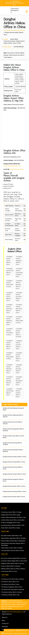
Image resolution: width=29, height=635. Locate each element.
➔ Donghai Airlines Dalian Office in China (19, 319)
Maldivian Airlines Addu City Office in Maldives (13, 568)
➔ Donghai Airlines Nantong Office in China (19, 284)
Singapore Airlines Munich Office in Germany (12, 563)
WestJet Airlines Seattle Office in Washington (13, 541)
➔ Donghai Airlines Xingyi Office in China (9, 355)
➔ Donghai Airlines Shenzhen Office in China (9, 308)
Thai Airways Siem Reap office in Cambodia (12, 589)
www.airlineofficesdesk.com (15, 612)
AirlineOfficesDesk (9, 30)
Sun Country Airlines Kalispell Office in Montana (13, 558)
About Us (4, 617)
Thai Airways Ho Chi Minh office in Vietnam (12, 579)
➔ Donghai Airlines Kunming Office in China (19, 368)
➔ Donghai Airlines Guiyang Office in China (9, 381)
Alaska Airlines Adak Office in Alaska (10, 528)
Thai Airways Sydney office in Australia (11, 592)
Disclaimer (5, 626)
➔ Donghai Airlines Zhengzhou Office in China (19, 381)
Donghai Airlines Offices (17, 169)
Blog (3, 620)
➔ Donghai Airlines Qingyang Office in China (9, 320)
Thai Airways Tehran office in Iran (10, 581)
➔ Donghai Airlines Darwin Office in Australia (19, 332)
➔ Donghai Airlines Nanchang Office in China (19, 308)
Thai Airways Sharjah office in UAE (10, 594)
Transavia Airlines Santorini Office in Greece (12, 550)
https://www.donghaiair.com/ (12, 166)
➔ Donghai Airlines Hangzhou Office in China (19, 260)
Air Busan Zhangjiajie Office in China (10, 522)
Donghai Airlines (20, 30)
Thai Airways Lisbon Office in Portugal (11, 512)
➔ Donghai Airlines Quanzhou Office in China (19, 296)
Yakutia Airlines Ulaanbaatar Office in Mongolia (13, 538)
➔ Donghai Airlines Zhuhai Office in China (9, 296)
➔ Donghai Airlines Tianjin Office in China (9, 260)
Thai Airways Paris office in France (10, 584)
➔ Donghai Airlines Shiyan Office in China (19, 356)
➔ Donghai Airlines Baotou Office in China (9, 344)
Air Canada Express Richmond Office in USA (12, 525)
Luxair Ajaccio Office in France (9, 571)
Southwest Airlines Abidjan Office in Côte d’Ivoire (14, 561)
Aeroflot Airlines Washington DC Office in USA (13, 517)
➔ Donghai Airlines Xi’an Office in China (10, 271)
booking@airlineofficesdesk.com (15, 3)
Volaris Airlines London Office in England (11, 548)
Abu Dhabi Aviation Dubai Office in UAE (11, 535)
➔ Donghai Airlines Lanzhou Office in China (19, 344)
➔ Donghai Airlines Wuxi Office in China (10, 392)
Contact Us (5, 623)
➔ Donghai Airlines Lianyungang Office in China (19, 272)
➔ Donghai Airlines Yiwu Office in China (9, 331)
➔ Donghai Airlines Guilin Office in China (9, 283)
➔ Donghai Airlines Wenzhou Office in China (9, 368)
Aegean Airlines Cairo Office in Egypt (10, 515)
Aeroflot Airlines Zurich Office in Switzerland (12, 520)
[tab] (27, 11)
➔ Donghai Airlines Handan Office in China (19, 393)
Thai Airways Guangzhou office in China (11, 587)
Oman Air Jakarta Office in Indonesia (10, 566)
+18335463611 (15, 1)
